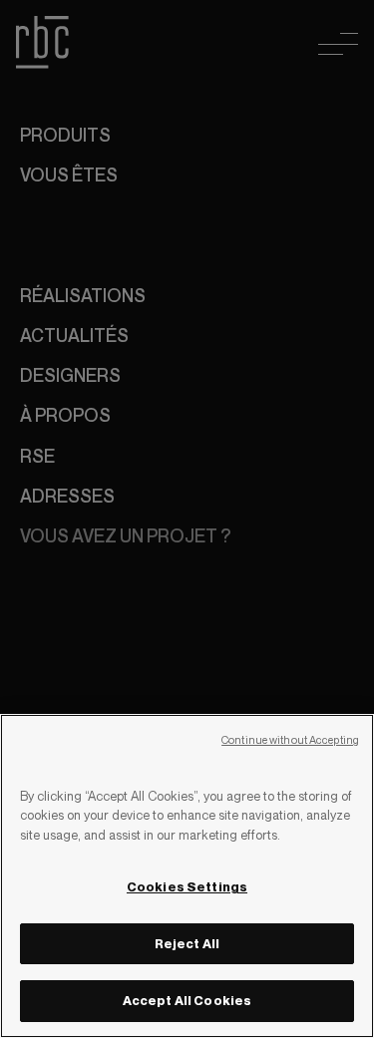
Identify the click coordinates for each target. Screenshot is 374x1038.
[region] (187, 876)
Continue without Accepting (290, 740)
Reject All (187, 943)
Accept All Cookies (187, 1000)
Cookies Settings (187, 886)
